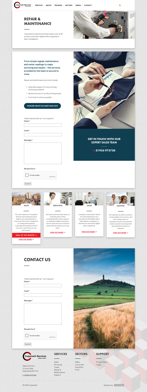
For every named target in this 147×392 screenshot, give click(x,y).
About (48, 5)
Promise (58, 5)
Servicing (58, 365)
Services (39, 5)
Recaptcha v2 (29, 169)
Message (28, 140)
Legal (98, 365)
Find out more (25, 239)
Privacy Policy (101, 362)
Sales (56, 362)
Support (57, 375)
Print (77, 370)
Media (78, 5)
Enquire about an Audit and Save (42, 106)
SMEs (77, 362)
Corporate (79, 365)
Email (26, 131)
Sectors (68, 5)
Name (27, 121)
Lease (56, 367)
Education (79, 367)
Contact (88, 5)
